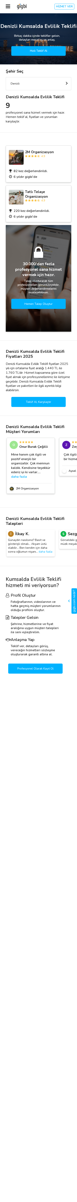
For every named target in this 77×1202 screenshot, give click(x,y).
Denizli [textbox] (15, 84)
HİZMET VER (64, 6)
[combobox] (38, 83)
